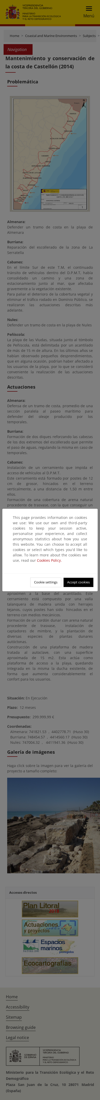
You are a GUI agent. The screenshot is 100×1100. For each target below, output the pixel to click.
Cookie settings (45, 582)
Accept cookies (78, 582)
